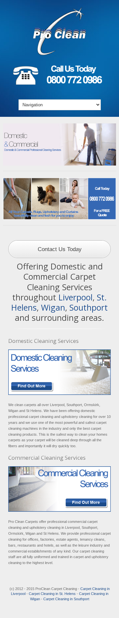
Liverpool (76, 297)
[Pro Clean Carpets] (59, 54)
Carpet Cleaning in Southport (66, 599)
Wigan (53, 307)
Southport (88, 307)
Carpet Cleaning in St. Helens (52, 594)
